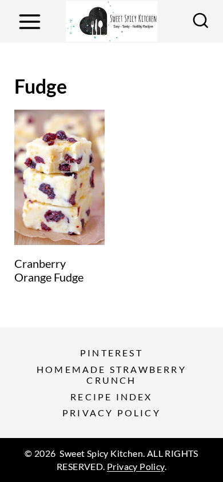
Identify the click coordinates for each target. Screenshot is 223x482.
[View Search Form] (201, 22)
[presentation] (59, 177)
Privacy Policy (111, 412)
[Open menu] (29, 21)
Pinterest (111, 352)
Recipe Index (111, 396)
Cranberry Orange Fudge (48, 270)
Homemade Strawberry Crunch (111, 374)
